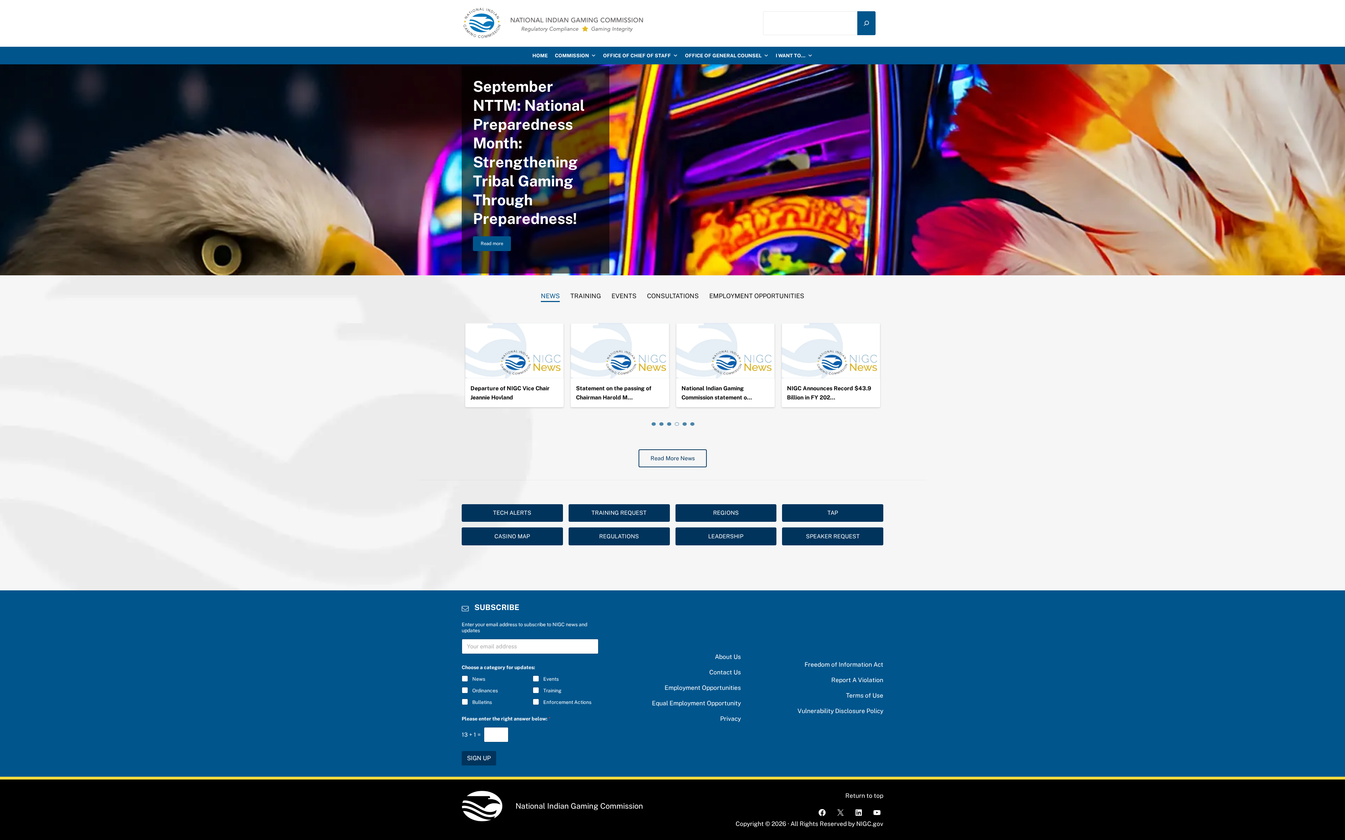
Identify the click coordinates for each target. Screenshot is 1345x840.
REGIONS (726, 512)
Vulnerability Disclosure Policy (840, 710)
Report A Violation (857, 680)
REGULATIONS (619, 536)
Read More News (673, 458)
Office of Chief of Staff (637, 55)
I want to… (791, 55)
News (478, 679)
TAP (832, 512)
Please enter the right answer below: (506, 719)
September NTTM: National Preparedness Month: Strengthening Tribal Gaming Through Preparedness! (529, 152)
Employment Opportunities (703, 687)
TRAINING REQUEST (619, 512)
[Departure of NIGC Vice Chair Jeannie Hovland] (514, 351)
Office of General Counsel (723, 55)
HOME (540, 55)
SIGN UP (479, 758)
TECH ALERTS (512, 512)
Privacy (730, 718)
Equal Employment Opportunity (696, 703)
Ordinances (485, 690)
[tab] (550, 294)
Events (551, 679)
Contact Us (725, 672)
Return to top (864, 795)
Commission (572, 55)
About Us (728, 656)
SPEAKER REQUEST (833, 536)
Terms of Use (864, 695)
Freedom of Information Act (844, 664)
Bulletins (482, 702)
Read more (496, 245)
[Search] (866, 23)
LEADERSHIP (725, 536)
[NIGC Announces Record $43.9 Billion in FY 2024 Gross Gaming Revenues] (831, 351)
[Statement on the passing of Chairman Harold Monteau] (620, 351)
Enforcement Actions (567, 702)
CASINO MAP (512, 536)
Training (552, 690)
